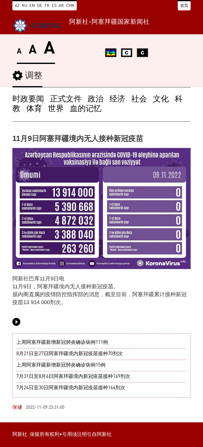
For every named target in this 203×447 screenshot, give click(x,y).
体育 (34, 109)
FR (47, 6)
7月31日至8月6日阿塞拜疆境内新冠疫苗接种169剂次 (73, 376)
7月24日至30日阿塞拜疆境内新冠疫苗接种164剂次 (70, 388)
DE (39, 6)
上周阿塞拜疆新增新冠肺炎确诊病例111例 (62, 342)
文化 (161, 99)
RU (24, 6)
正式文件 (66, 99)
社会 (139, 99)
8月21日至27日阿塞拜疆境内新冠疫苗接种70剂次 (69, 353)
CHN (70, 6)
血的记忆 (86, 109)
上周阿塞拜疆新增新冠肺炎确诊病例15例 (60, 365)
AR (61, 6)
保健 (17, 407)
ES (54, 6)
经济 (117, 99)
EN (32, 6)
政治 (95, 99)
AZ (17, 6)
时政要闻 (28, 99)
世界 (56, 109)
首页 (184, 6)
